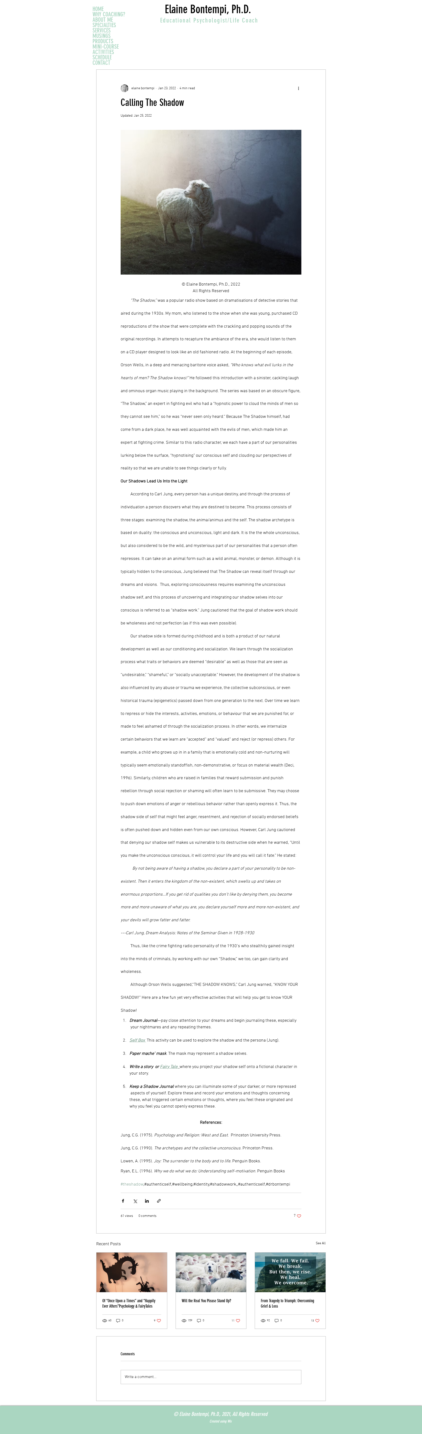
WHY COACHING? (109, 14)
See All (321, 1243)
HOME (98, 9)
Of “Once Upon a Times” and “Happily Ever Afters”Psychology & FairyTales (128, 1303)
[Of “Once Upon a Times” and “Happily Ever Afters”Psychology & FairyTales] (131, 1272)
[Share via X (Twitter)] (135, 1201)
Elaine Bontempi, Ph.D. (208, 9)
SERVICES (102, 30)
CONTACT (101, 63)
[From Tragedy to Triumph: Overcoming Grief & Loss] (290, 1272)
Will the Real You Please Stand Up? (206, 1300)
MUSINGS (102, 36)
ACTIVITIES (103, 52)
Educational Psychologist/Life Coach (209, 20)
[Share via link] (159, 1201)
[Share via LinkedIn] (147, 1201)
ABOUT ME (103, 19)
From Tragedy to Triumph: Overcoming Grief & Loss (287, 1303)
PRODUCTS (103, 41)
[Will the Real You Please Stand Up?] (211, 1272)
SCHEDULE (102, 57)
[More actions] (298, 88)
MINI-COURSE (106, 46)
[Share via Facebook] (123, 1201)
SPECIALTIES (104, 25)
